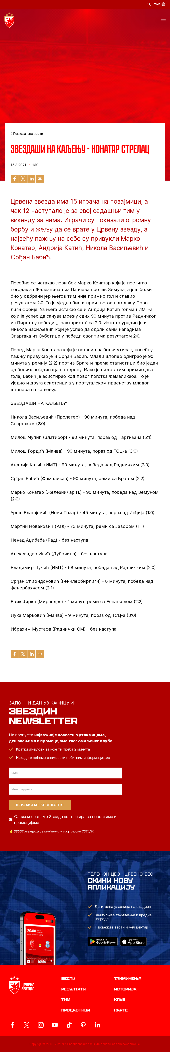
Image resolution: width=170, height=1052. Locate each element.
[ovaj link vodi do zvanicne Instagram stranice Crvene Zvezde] (40, 1025)
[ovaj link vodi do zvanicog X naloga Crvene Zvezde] (26, 1025)
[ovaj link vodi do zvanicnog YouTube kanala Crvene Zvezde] (54, 1025)
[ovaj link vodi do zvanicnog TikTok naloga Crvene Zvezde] (69, 1025)
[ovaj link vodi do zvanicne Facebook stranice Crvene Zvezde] (12, 1025)
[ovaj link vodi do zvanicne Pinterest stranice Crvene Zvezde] (83, 1025)
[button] (163, 20)
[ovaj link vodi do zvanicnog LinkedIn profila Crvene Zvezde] (97, 1025)
